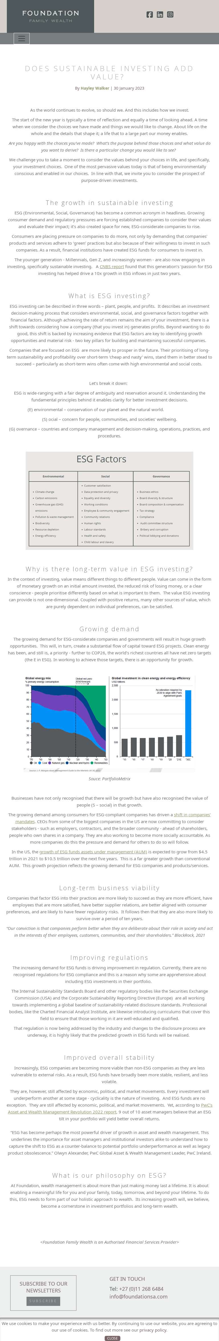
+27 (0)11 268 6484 (141, 1288)
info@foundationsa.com (139, 1296)
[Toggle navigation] (22, 38)
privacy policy (152, 1330)
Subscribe (43, 1300)
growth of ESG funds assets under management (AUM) (93, 852)
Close (112, 1338)
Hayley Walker (95, 88)
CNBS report (112, 266)
